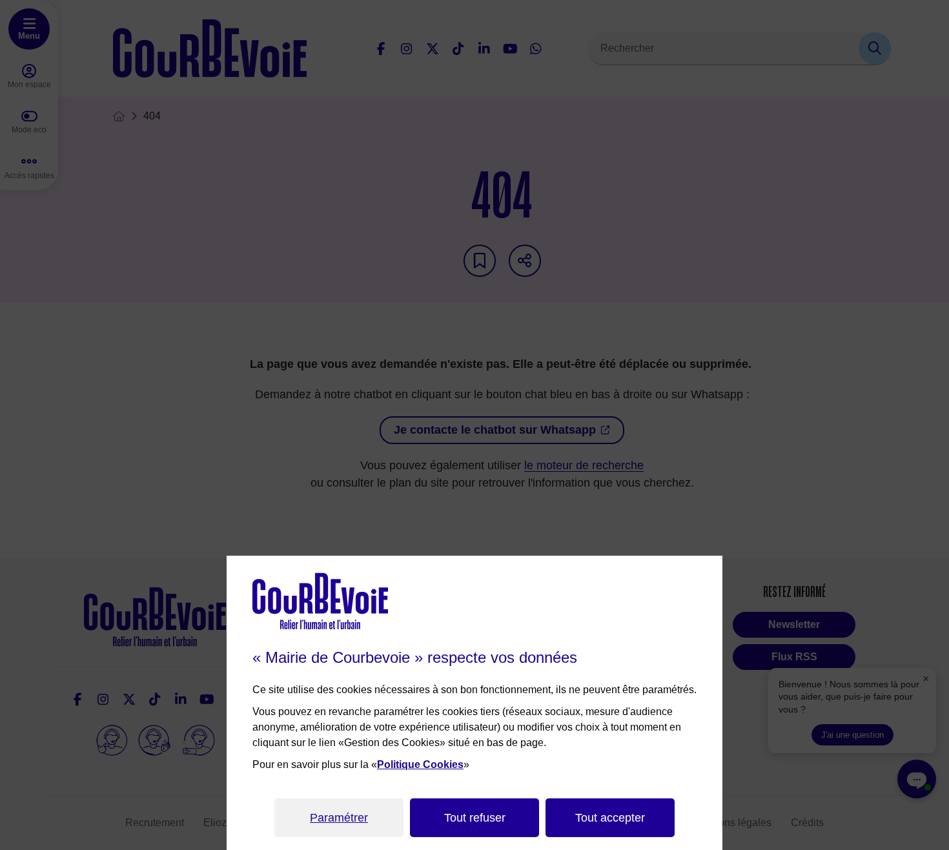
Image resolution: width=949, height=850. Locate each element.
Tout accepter (610, 817)
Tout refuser (474, 817)
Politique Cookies (420, 764)
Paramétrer (339, 817)
